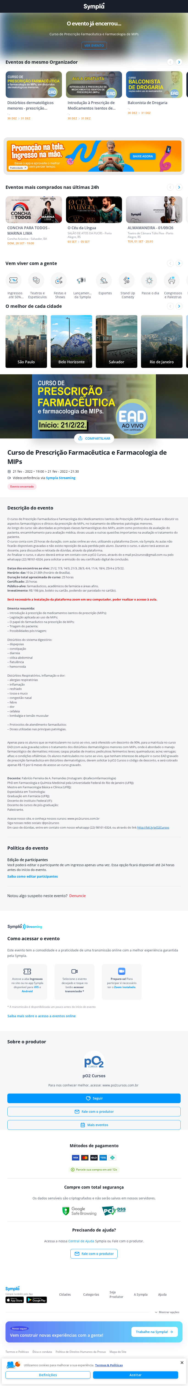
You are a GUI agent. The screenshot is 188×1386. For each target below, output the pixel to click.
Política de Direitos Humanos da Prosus (81, 1352)
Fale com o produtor (98, 1111)
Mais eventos (97, 1125)
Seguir (98, 1098)
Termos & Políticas (109, 1365)
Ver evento (94, 45)
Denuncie (77, 896)
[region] (94, 1371)
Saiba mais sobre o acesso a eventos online (42, 1016)
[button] (13, 1365)
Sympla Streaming (60, 478)
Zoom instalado (124, 987)
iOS (36, 987)
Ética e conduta (42, 1352)
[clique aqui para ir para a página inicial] (94, 6)
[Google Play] (36, 1300)
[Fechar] (182, 1363)
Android (27, 991)
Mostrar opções (169, 1312)
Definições (48, 1375)
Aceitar (136, 1375)
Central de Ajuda (81, 1241)
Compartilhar (97, 438)
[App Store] (15, 1300)
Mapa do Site (118, 1352)
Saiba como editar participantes (32, 876)
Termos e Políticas (17, 1352)
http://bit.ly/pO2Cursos (153, 827)
